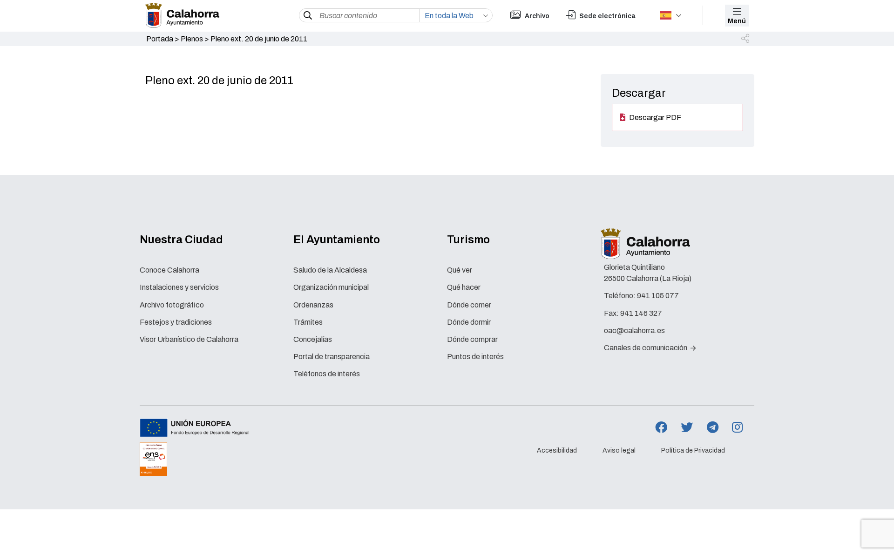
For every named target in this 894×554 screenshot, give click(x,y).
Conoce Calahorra (169, 270)
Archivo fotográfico (172, 305)
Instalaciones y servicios (179, 287)
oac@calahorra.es (634, 330)
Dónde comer (469, 305)
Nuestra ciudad (181, 240)
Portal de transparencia (331, 356)
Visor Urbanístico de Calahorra (189, 339)
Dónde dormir (469, 322)
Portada (159, 39)
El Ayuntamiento (336, 240)
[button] (746, 39)
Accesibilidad (557, 450)
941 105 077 (658, 296)
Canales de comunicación (646, 348)
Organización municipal (331, 287)
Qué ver (459, 270)
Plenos (192, 39)
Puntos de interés (475, 356)
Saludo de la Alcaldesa (330, 270)
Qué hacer (464, 287)
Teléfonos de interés (326, 374)
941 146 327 (641, 313)
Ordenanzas (313, 305)
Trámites (308, 322)
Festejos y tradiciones (176, 322)
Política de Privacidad (693, 450)
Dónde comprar (472, 339)
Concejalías (312, 339)
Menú (737, 21)
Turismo (468, 240)
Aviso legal (619, 450)
